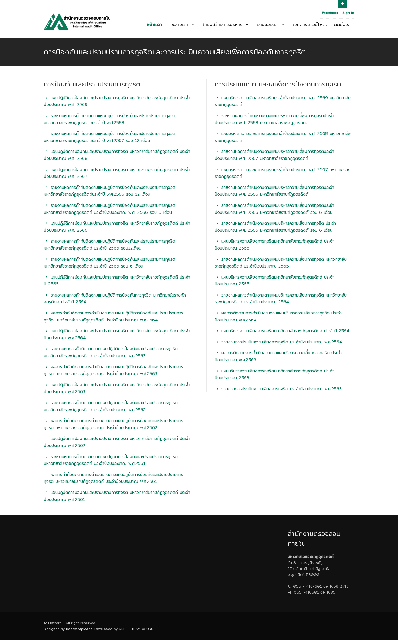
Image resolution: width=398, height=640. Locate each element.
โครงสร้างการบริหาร (223, 24)
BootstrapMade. (79, 628)
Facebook (330, 12)
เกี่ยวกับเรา (178, 24)
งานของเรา (268, 24)
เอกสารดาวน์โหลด (310, 24)
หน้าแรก (154, 24)
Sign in (348, 12)
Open (342, 4)
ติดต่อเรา (342, 24)
